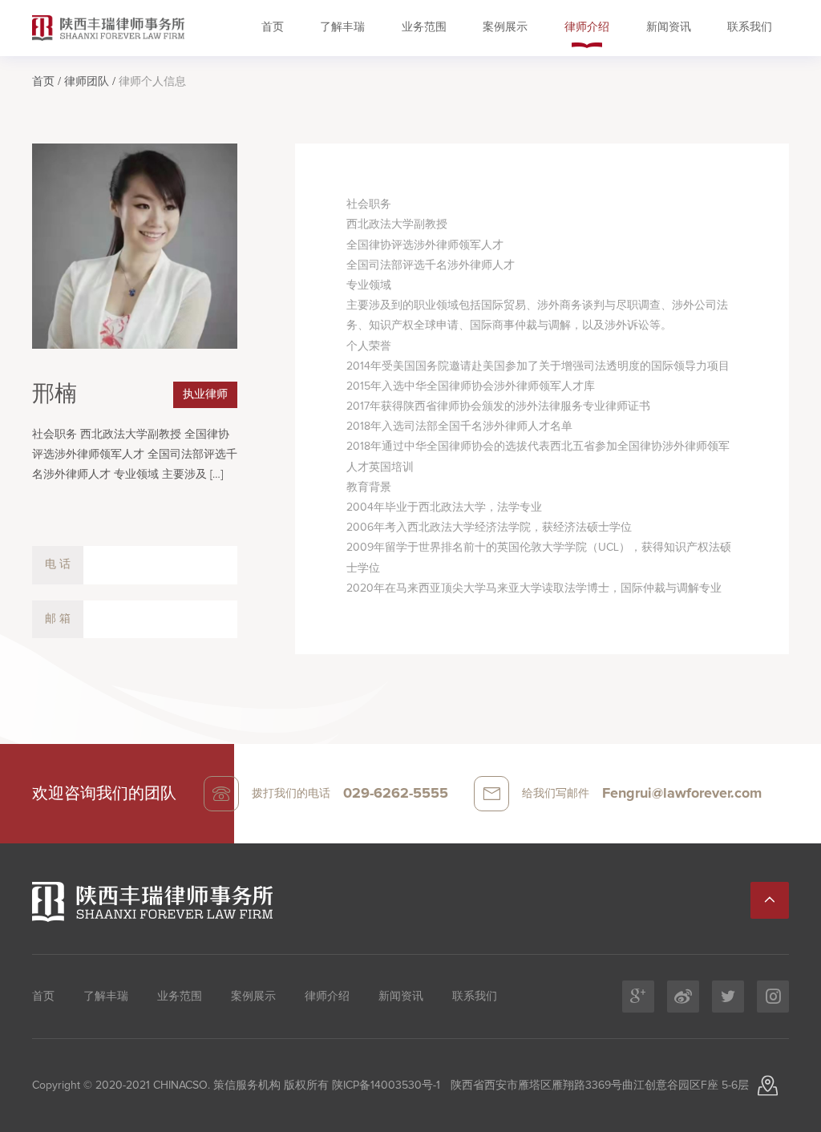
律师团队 (86, 81)
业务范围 (424, 27)
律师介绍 (586, 27)
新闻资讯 (668, 27)
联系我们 (749, 27)
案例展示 (505, 27)
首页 (272, 27)
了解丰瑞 (342, 27)
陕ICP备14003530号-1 (384, 1085)
